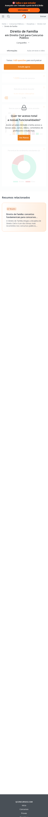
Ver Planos (24, 137)
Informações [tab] (12, 50)
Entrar (43, 16)
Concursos (24, 809)
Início (24, 805)
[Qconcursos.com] (24, 16)
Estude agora (24, 67)
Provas (24, 813)
